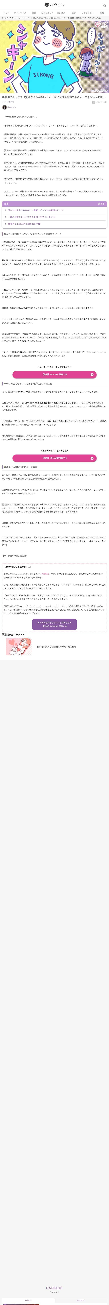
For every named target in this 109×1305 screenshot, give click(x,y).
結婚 (102, 13)
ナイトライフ (20, 13)
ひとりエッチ (47, 13)
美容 (74, 13)
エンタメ (61, 13)
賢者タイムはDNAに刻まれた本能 (24, 224)
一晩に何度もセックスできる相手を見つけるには (31, 217)
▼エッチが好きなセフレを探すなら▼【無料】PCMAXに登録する (54, 624)
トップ (6, 13)
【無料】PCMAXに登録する (54, 374)
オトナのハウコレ (8, 18)
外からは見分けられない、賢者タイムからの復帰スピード (35, 210)
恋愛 (34, 13)
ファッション (87, 13)
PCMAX (45, 574)
